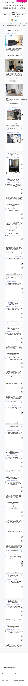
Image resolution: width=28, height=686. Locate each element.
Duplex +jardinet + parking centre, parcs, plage (13, 304)
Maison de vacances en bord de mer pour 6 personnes (12, 478)
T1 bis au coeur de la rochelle (13, 55)
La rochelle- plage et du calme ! (13, 30)
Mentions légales (18, 680)
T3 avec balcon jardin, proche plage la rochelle (13, 354)
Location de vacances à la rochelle (13, 155)
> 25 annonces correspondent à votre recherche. (14, 25)
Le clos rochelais (12, 378)
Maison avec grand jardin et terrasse (13, 255)
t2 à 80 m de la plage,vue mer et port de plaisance (12, 230)
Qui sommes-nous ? (9, 674)
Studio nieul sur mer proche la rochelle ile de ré (13, 404)
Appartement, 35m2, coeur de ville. (13, 503)
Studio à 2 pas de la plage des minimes (13, 577)
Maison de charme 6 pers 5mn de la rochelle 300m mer (13, 528)
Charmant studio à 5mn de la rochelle (13, 627)
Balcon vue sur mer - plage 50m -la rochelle (13, 205)
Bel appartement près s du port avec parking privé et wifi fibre (13, 180)
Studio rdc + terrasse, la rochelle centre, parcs (13, 279)
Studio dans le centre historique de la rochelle (12, 453)
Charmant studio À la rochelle (13, 105)
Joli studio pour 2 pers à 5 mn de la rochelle (12, 329)
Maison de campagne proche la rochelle (13, 552)
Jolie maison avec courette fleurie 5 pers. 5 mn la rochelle (13, 130)
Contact (5, 680)
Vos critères (14, 12)
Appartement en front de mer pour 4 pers (13, 428)
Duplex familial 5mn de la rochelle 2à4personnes (13, 602)
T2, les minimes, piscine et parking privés (12, 81)
